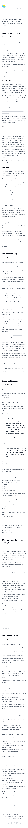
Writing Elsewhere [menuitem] (17, 818)
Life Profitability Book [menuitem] (13, 816)
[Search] (17, 9)
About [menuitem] (6, 816)
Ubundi (11, 57)
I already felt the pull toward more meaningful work (13, 86)
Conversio (16, 21)
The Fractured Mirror (10, 635)
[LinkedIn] (17, 823)
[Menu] (24, 9)
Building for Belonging (11, 33)
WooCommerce (5, 23)
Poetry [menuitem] (21, 816)
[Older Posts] (24, 806)
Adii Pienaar (11, 814)
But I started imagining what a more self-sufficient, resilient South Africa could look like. (14, 111)
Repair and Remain (10, 381)
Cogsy (12, 21)
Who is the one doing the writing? (12, 541)
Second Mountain (17, 335)
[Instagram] (14, 823)
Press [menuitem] (10, 818)
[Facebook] (11, 823)
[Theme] (21, 9)
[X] (8, 823)
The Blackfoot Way (9, 253)
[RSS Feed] (20, 823)
